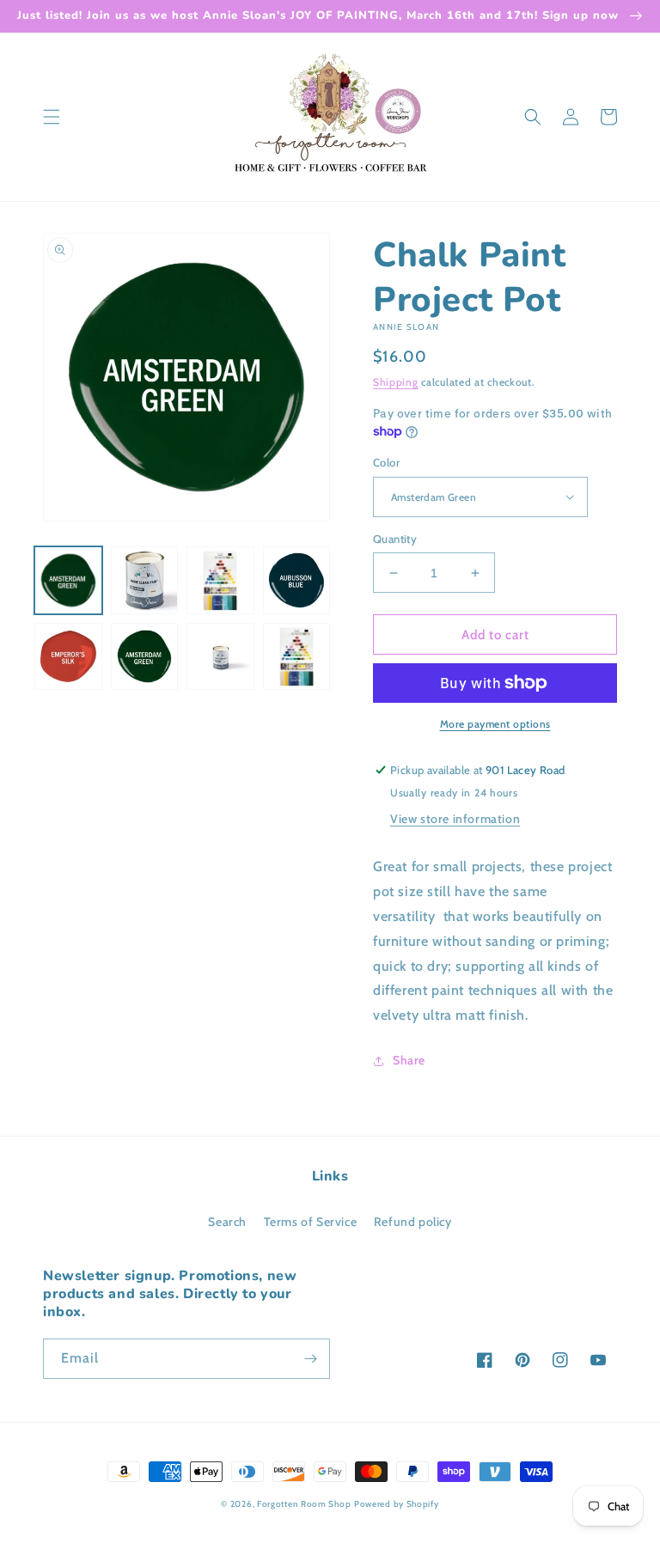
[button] (51, 117)
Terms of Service (311, 1221)
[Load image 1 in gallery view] (68, 580)
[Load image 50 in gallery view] (220, 657)
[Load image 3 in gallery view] (220, 580)
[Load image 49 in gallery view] (145, 657)
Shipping (396, 381)
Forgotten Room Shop (304, 1503)
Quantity (395, 539)
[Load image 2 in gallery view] (145, 580)
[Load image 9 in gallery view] (297, 580)
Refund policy (413, 1221)
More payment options (495, 723)
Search (227, 1221)
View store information (455, 818)
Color (386, 462)
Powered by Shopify (396, 1503)
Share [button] (409, 1060)
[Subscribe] (310, 1359)
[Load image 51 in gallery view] (297, 657)
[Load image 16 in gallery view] (68, 657)
